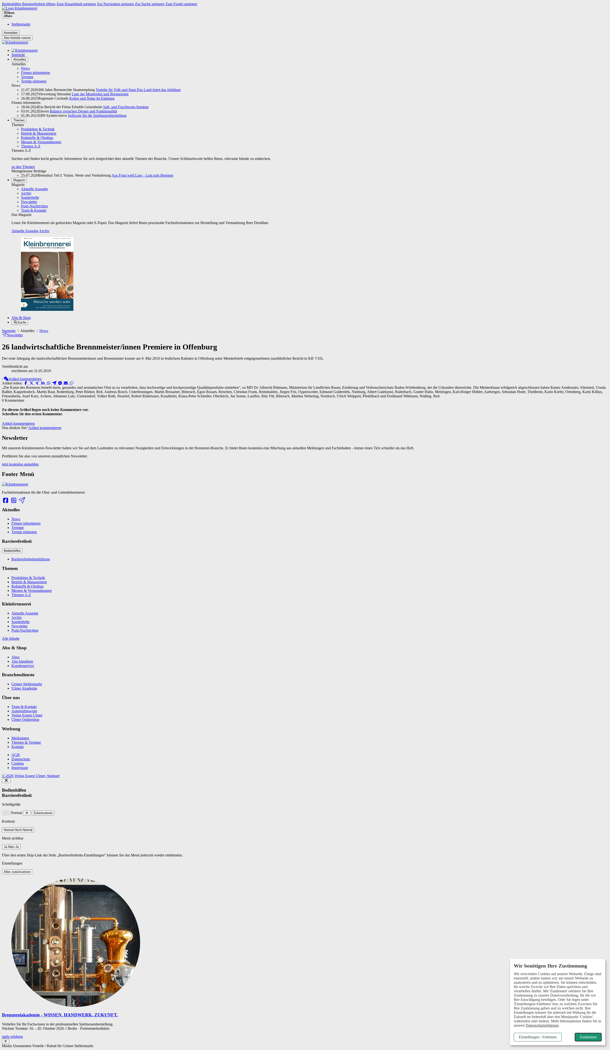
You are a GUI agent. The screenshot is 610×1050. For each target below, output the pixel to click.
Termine (27, 77)
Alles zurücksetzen (17, 872)
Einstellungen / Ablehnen (538, 1037)
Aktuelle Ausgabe (34, 189)
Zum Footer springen (181, 4)
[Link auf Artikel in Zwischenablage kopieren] (71, 383)
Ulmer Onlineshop (25, 719)
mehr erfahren (12, 1037)
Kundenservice (22, 666)
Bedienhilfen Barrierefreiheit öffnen (29, 4)
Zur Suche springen (149, 4)
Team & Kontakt (33, 210)
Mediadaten (20, 738)
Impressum (19, 768)
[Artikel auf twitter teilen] (32, 383)
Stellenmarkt (20, 24)
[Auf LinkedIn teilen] (43, 383)
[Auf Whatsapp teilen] (49, 383)
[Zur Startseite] (19, 8)
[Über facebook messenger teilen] (60, 383)
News (25, 68)
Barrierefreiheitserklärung (30, 559)
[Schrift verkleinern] (6, 812)
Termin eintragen (33, 81)
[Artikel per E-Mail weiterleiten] (66, 383)
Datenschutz (20, 759)
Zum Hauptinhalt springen (76, 4)
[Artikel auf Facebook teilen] (26, 383)
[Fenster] (5, 1041)
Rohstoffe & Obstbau (37, 138)
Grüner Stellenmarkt (26, 684)
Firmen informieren (35, 73)
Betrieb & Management (38, 133)
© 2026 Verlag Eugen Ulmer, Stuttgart (31, 776)
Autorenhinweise (24, 711)
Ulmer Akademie (24, 688)
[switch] (18, 829)
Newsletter (29, 202)
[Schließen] (6, 780)
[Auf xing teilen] (38, 383)
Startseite (18, 55)
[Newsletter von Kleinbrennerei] (21, 500)
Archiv (26, 193)
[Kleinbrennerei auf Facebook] (5, 500)
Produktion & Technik (38, 129)
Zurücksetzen (43, 813)
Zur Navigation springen (115, 4)
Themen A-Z (31, 146)
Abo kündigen (22, 661)
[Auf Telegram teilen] (55, 383)
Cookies (17, 763)
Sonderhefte (30, 197)
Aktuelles (19, 59)
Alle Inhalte (11, 638)
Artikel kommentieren (25, 379)
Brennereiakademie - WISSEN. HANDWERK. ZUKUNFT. (60, 1014)
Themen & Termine (26, 742)
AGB (15, 755)
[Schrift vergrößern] (27, 812)
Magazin (19, 180)
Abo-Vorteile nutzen (17, 38)
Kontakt (17, 747)
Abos (15, 657)
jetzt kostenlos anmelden (20, 464)
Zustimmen (588, 1037)
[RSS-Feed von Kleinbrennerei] (13, 500)
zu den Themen (23, 167)
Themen (19, 120)
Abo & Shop (21, 318)
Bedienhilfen (12, 551)
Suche (21, 322)
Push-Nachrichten (34, 206)
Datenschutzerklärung (542, 1025)
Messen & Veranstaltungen (41, 142)
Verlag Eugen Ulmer (26, 715)
